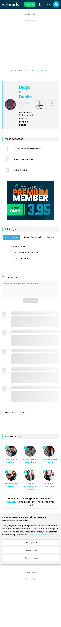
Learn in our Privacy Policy (41, 534)
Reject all (31, 550)
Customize (31, 558)
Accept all (31, 542)
